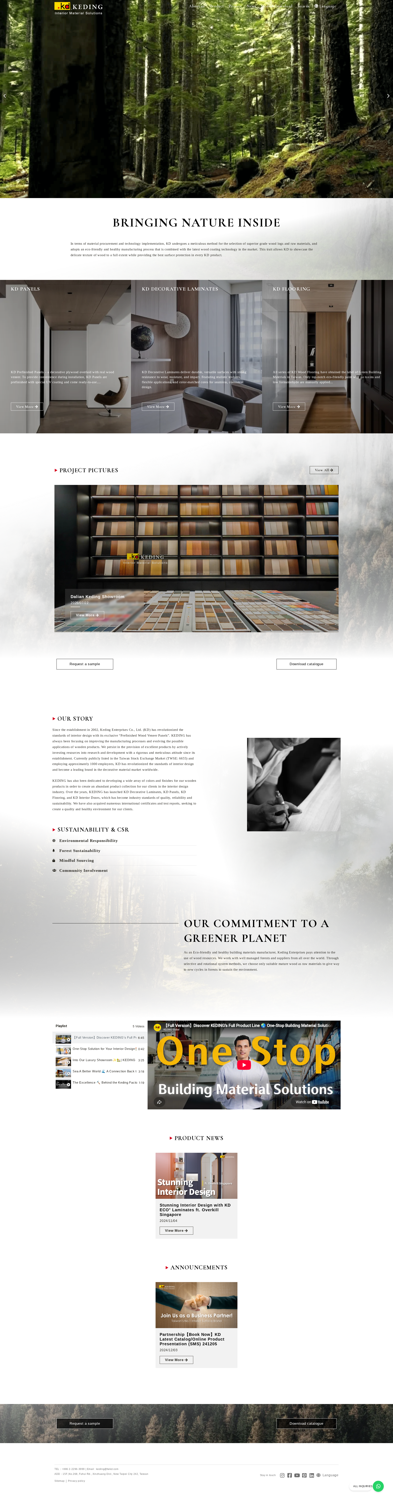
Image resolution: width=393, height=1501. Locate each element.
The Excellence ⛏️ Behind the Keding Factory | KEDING (105, 1082)
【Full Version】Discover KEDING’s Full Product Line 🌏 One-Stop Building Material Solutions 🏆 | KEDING (104, 1037)
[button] (196, 6)
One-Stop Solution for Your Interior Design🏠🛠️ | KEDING (105, 1048)
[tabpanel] (244, 1065)
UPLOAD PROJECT (39, 179)
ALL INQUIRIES (363, 1486)
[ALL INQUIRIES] (378, 1486)
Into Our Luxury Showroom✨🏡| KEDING (104, 1060)
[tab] (100, 1037)
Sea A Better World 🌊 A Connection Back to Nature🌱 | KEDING (105, 1071)
